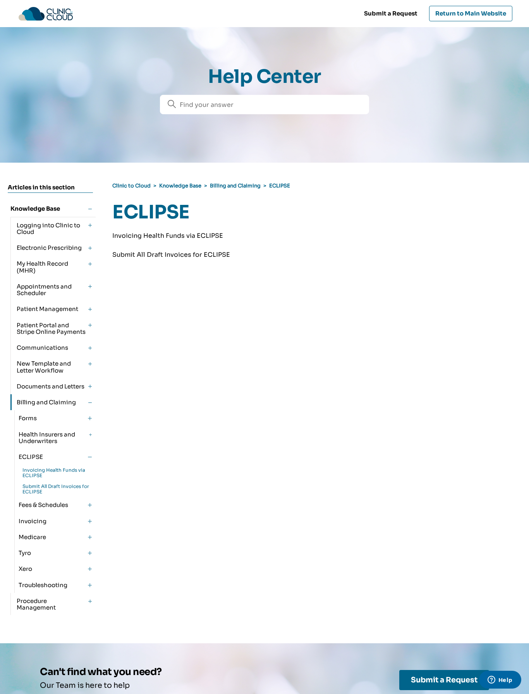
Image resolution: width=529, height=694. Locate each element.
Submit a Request (390, 13)
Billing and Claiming (235, 185)
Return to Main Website (470, 13)
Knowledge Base (180, 185)
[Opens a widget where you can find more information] (500, 680)
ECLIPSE (279, 185)
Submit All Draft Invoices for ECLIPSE (55, 489)
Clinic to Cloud (131, 185)
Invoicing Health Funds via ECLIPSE (53, 472)
